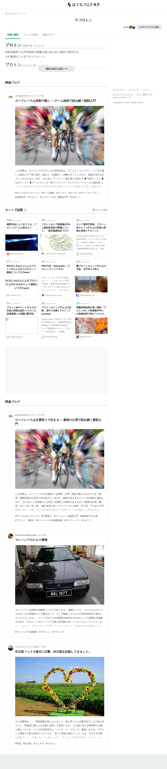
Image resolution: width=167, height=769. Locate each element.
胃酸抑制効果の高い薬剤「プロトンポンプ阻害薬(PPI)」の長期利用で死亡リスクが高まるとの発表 (91, 311)
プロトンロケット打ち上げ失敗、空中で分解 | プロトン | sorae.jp (56, 310)
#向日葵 (27, 743)
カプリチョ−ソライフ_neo (26, 646)
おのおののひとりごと (25, 96)
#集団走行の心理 (89, 516)
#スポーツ (75, 197)
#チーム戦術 (47, 192)
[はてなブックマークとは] (25, 210)
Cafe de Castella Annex (26, 535)
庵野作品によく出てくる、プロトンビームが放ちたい (21, 226)
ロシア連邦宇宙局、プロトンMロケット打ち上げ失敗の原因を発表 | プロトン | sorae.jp (91, 227)
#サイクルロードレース (27, 192)
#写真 (18, 743)
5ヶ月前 (40, 96)
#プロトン (33, 197)
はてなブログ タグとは (123, 94)
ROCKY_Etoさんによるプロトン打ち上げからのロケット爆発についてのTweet (21, 269)
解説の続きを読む (55, 68)
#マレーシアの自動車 (26, 631)
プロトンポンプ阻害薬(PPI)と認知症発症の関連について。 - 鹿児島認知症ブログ (56, 227)
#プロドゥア (58, 631)
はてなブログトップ (121, 97)
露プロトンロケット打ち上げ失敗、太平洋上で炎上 (91, 267)
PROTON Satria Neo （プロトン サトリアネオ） (56, 267)
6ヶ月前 (42, 535)
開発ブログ (147, 94)
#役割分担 (20, 197)
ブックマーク (14, 220)
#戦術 (31, 520)
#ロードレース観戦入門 (66, 516)
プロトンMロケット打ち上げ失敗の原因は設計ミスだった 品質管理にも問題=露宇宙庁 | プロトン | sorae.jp (22, 311)
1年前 (43, 646)
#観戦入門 (62, 197)
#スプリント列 (47, 197)
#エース (73, 192)
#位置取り (46, 516)
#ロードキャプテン (89, 192)
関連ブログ (48, 34)
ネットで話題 (31, 34)
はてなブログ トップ (17, 13)
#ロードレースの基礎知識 (49, 520)
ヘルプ (138, 94)
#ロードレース (71, 520)
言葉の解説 (13, 34)
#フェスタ (38, 743)
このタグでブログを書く (149, 27)
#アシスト (61, 192)
